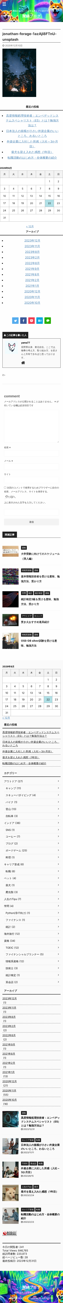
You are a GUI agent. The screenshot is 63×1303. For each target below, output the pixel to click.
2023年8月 (32, 252)
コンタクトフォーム (20, 1279)
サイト (7, 474)
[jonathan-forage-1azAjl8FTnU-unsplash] (39, 320)
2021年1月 (32, 285)
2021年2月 (32, 280)
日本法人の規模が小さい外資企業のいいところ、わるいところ (30, 743)
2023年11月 (32, 246)
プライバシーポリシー (42, 1279)
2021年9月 (32, 268)
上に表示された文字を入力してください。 (25, 502)
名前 (7, 447)
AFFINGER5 (47, 1298)
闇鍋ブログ (31, 16)
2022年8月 (32, 263)
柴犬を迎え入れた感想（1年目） (32, 152)
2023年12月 (32, 240)
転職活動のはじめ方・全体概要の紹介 (32, 157)
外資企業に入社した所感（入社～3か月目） (27, 751)
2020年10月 (32, 302)
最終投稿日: (9, 1260)
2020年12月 (32, 291)
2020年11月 (32, 297)
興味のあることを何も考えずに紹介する (31, 1292)
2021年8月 (32, 274)
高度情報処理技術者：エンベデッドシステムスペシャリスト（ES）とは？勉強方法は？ (32, 120)
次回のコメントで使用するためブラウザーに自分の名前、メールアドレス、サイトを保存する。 (31, 489)
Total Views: (10, 1250)
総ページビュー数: (13, 1257)
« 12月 (30, 226)
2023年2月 (32, 257)
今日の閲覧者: (10, 1247)
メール (8, 460)
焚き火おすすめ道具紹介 (35, 622)
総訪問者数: (9, 1253)
